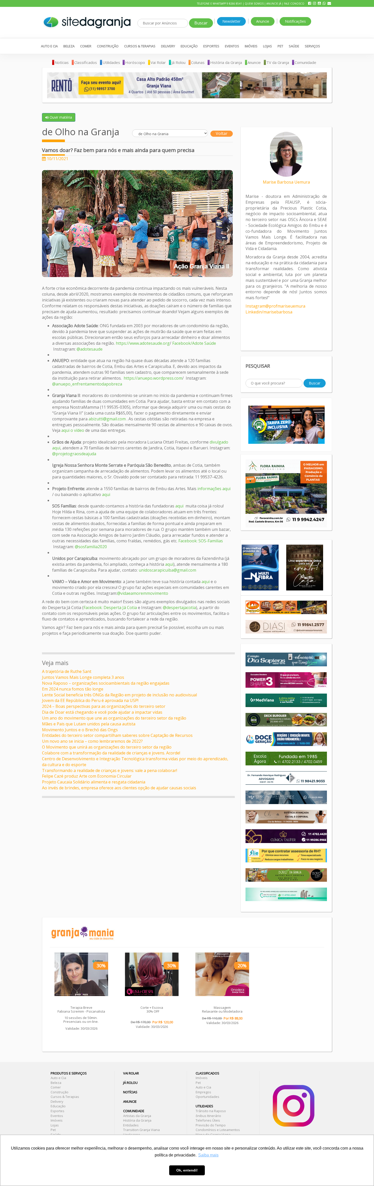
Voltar (221, 133)
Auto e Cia (49, 46)
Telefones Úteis (208, 1120)
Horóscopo (135, 62)
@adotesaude (89, 349)
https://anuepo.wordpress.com (153, 378)
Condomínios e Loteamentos (218, 1129)
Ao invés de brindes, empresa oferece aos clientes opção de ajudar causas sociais (119, 788)
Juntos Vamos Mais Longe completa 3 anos (83, 677)
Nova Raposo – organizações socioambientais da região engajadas (105, 683)
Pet (280, 46)
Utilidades (111, 62)
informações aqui (214, 488)
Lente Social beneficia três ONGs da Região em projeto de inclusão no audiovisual (119, 695)
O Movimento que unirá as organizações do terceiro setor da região (106, 747)
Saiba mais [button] (208, 1155)
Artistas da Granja (137, 1115)
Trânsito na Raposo (211, 1111)
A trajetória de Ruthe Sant (66, 671)
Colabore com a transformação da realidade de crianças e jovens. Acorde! (111, 753)
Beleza (69, 46)
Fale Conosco (294, 3)
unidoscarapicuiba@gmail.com (167, 570)
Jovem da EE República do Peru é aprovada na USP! (90, 700)
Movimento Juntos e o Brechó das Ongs (80, 730)
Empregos (203, 1092)
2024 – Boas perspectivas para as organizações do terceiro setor (103, 706)
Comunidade (305, 62)
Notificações (295, 21)
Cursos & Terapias (139, 46)
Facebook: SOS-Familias (200, 541)
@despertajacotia (179, 607)
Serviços (312, 46)
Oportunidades (207, 1096)
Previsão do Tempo (211, 1125)
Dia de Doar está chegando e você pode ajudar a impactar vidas (102, 712)
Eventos (232, 46)
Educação (189, 46)
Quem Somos (254, 3)
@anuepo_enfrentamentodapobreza (87, 384)
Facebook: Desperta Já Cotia (110, 607)
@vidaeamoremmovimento (142, 593)
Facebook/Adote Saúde (194, 343)
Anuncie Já (273, 3)
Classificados (85, 62)
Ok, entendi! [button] (187, 1170)
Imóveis (251, 46)
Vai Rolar (158, 62)
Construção (108, 46)
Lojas (267, 46)
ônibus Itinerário (208, 1115)
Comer (85, 46)
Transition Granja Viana (141, 1129)
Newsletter (231, 21)
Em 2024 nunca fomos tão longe (72, 689)
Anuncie (262, 21)
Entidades (131, 1125)
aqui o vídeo (72, 430)
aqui (106, 494)
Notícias (62, 62)
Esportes (211, 46)
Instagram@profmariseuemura (275, 306)
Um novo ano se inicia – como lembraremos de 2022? (92, 741)
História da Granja (226, 62)
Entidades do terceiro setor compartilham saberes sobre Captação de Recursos (117, 735)
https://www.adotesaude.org (143, 343)
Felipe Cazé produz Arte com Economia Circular (87, 776)
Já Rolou (178, 62)
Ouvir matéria (60, 117)
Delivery (168, 46)
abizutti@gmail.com (107, 419)
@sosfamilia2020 (91, 546)
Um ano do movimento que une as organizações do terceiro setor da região (114, 718)
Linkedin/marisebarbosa (269, 312)
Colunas (198, 62)
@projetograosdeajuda (74, 454)
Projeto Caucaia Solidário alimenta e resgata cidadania (93, 782)
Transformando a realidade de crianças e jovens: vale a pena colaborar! (109, 770)
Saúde (294, 46)
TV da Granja (277, 62)
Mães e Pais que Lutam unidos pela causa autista (88, 724)
